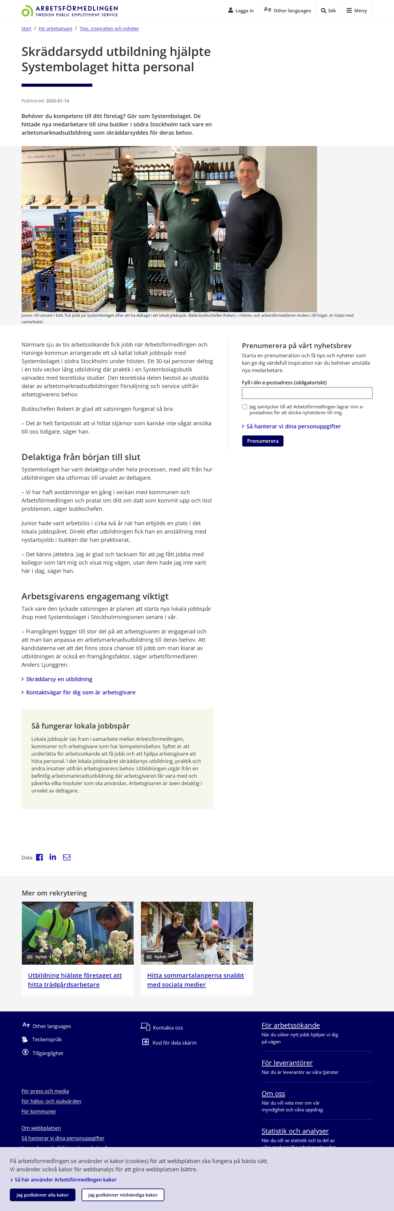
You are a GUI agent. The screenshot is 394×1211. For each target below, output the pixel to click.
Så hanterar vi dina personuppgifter (294, 426)
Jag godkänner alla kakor (43, 1195)
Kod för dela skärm (175, 1042)
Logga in (244, 10)
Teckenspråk (47, 1039)
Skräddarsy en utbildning (59, 679)
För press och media (45, 1091)
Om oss (273, 1093)
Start (26, 28)
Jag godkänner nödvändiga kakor (123, 1195)
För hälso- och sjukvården (51, 1101)
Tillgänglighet (48, 1053)
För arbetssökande (291, 1025)
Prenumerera (263, 441)
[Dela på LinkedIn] (53, 858)
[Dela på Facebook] (39, 857)
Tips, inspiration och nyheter (109, 28)
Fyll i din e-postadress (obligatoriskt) (284, 382)
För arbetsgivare (55, 28)
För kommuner (39, 1111)
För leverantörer (287, 1062)
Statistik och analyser (295, 1130)
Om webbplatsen (41, 1128)
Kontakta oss (168, 1027)
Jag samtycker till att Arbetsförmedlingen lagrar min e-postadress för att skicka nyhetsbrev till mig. (307, 409)
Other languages (52, 1026)
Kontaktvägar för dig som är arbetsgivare (80, 692)
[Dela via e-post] (66, 858)
